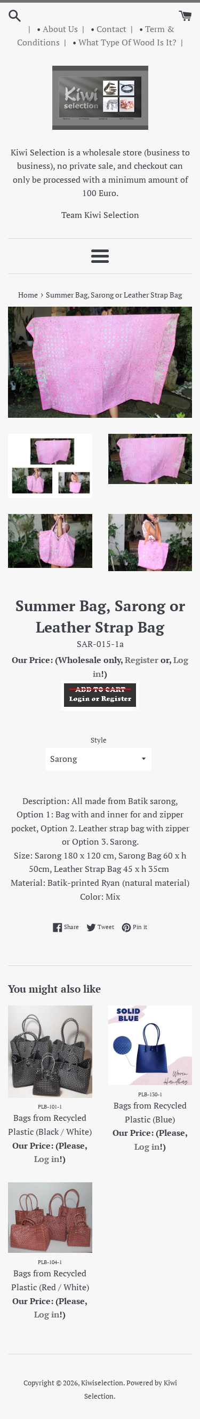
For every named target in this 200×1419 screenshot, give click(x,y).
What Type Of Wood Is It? (127, 42)
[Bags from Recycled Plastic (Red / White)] (50, 1217)
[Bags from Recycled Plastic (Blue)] (150, 1045)
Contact (111, 29)
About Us (60, 29)
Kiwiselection (102, 1382)
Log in (46, 1159)
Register (141, 660)
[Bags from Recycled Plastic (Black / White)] (50, 1051)
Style (99, 740)
